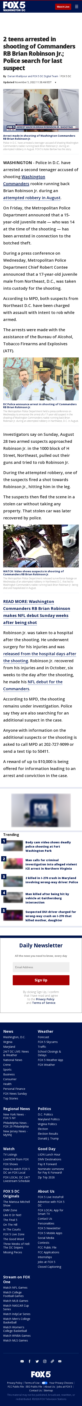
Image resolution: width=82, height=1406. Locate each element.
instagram (45, 1361)
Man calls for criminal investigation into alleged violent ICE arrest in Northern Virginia (51, 864)
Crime (7, 1065)
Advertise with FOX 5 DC (51, 1203)
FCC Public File (47, 1247)
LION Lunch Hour (49, 1154)
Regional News (16, 1108)
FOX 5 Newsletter (49, 1228)
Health (7, 1084)
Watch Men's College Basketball (16, 1320)
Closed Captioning (49, 1267)
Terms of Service (43, 1003)
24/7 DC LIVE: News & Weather (16, 1053)
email (60, 1361)
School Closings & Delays (49, 1053)
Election (43, 1129)
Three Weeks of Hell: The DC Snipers (16, 1245)
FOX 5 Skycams (48, 1042)
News (8, 1031)
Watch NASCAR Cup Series (16, 1307)
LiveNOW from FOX (16, 1159)
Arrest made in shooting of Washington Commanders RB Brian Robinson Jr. (39, 137)
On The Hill (10, 1224)
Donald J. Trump (48, 1138)
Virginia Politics (47, 1124)
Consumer (10, 1079)
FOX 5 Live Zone (13, 1234)
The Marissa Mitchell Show (16, 1203)
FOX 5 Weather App (50, 1060)
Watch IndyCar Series (16, 1314)
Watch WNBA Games (17, 1335)
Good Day (46, 1148)
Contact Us (45, 1218)
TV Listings (10, 1154)
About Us (46, 1191)
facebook (29, 1361)
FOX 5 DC (66, 76)
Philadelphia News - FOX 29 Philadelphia (16, 1124)
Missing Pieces (12, 1252)
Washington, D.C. (14, 1037)
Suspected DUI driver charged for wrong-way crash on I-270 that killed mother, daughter (50, 916)
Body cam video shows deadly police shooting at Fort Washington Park (48, 846)
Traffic (42, 1047)
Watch (9, 1148)
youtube (22, 1361)
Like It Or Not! (12, 1215)
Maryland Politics (49, 1119)
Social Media (46, 1238)
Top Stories (10, 1098)
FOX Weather (46, 1065)
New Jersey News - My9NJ (15, 1133)
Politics (44, 1108)
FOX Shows (10, 1164)
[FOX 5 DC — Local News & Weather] (14, 6)
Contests (43, 1243)
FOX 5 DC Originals (11, 1193)
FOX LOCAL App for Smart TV (50, 1212)
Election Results (48, 1133)
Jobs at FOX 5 (46, 1262)
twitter (37, 1361)
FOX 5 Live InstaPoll (50, 1197)
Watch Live (63, 6)
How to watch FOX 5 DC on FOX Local (16, 1170)
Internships (45, 1257)
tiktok (52, 1361)
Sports (7, 1069)
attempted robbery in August (32, 197)
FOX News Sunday (15, 1093)
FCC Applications (48, 1252)
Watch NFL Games (15, 1287)
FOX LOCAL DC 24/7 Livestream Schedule (16, 1179)
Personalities (46, 1223)
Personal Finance (14, 1089)
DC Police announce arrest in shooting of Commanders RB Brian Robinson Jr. (40, 405)
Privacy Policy (45, 999)
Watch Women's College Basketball (15, 1329)
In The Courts (12, 1229)
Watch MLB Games (15, 1301)
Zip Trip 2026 (46, 1177)
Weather (45, 1031)
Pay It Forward (47, 1164)
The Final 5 (10, 1220)
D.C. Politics (45, 1114)
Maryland (9, 1047)
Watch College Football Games (13, 1294)
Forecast (43, 1037)
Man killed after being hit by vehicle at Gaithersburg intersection (47, 898)
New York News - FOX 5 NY (14, 1116)
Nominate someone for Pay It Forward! (51, 1170)
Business (9, 1074)
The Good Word (13, 1239)
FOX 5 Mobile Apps (50, 1233)
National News (12, 1060)
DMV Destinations (49, 1159)
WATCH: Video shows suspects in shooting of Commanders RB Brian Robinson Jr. (33, 572)
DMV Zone (10, 1210)
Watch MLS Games (15, 1340)
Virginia (7, 1042)
